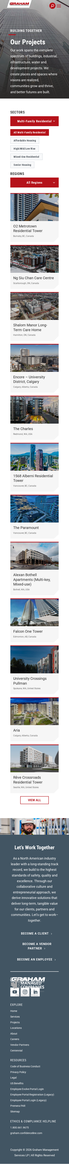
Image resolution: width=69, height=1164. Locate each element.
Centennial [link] (16, 1050)
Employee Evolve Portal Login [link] (27, 1089)
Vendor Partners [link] (19, 1044)
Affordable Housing (25, 140)
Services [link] (15, 1016)
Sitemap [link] (15, 1111)
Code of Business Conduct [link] (25, 1066)
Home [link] (13, 1010)
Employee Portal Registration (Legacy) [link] (32, 1094)
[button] (58, 10)
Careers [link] (14, 1039)
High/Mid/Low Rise (25, 148)
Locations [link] (16, 1027)
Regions (17, 174)
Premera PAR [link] (17, 1105)
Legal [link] (13, 1077)
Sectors (17, 112)
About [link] (13, 1033)
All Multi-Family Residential (30, 132)
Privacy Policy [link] (18, 1072)
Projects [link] (15, 1022)
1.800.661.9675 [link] (19, 1127)
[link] (31, 8)
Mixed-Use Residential (26, 156)
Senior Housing (22, 164)
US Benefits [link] (16, 1083)
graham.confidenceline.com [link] (26, 1133)
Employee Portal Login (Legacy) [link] (28, 1100)
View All (34, 800)
